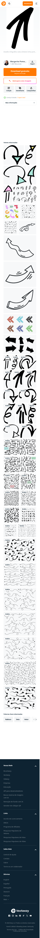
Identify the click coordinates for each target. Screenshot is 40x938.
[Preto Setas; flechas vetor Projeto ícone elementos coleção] (11, 269)
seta (17, 880)
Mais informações (11, 103)
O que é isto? (21, 97)
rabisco (8, 880)
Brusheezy (7, 932)
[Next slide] (31, 880)
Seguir (32, 64)
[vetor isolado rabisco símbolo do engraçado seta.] (12, 284)
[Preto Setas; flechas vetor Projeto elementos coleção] (27, 268)
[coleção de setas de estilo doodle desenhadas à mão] (11, 626)
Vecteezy (7, 936)
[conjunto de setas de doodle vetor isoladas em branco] (20, 557)
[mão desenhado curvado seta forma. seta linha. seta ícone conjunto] (13, 691)
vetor (26, 880)
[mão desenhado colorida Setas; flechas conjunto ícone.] (11, 252)
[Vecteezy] (3, 3)
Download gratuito (20, 72)
